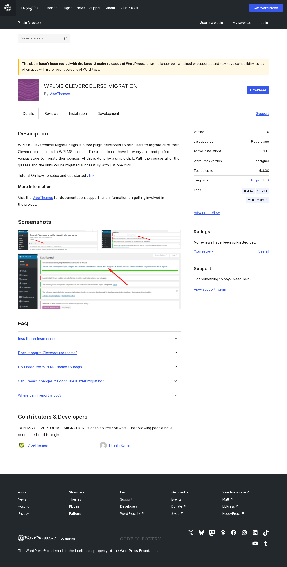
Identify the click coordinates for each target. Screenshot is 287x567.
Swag (177, 513)
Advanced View (207, 212)
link (92, 175)
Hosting (23, 506)
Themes (75, 499)
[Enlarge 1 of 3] (91, 236)
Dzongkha (68, 538)
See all (263, 251)
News (22, 499)
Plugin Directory (30, 22)
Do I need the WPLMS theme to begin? (51, 367)
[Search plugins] (65, 38)
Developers (129, 506)
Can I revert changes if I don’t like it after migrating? (61, 381)
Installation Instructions (37, 339)
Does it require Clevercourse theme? (47, 353)
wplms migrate (257, 199)
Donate (178, 506)
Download (258, 90)
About (22, 492)
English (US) (260, 180)
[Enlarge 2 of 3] (175, 236)
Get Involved (181, 492)
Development (108, 113)
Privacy (23, 513)
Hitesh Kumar (120, 445)
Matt (227, 499)
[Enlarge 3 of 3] (175, 259)
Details (28, 113)
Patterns (75, 513)
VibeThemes (60, 94)
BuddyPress (233, 513)
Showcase (77, 492)
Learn (124, 492)
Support (262, 113)
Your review (203, 251)
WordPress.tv (132, 513)
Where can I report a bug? (39, 395)
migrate (248, 190)
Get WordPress (266, 8)
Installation (78, 113)
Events (176, 499)
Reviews (51, 113)
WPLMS (262, 190)
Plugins (74, 506)
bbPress (230, 506)
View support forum (210, 289)
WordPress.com (236, 492)
